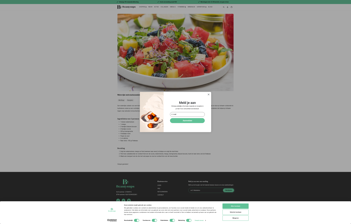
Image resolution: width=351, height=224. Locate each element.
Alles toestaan (235, 206)
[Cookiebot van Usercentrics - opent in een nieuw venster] (112, 220)
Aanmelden (187, 120)
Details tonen (199, 220)
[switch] (154, 220)
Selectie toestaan (235, 212)
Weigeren (236, 218)
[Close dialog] (208, 94)
